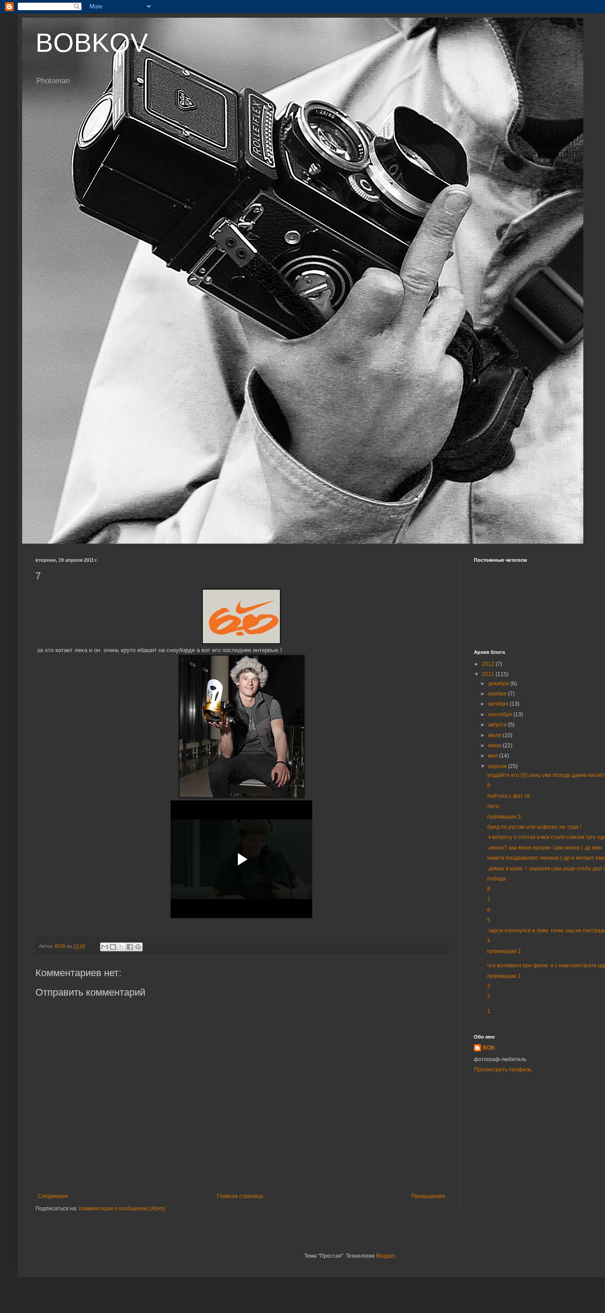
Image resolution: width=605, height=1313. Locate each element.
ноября (498, 694)
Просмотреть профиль (502, 1069)
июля (495, 735)
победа (496, 879)
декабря (499, 683)
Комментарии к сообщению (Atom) (122, 1208)
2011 (489, 674)
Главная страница (240, 1196)
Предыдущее (428, 1196)
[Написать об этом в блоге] (113, 946)
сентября (500, 714)
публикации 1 (504, 976)
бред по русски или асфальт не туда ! (534, 827)
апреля (498, 766)
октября (499, 704)
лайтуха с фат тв (508, 796)
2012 (489, 664)
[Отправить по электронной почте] (104, 946)
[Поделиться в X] (121, 946)
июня (495, 745)
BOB (489, 1048)
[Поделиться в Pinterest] (138, 946)
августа (498, 725)
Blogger (385, 1256)
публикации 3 (504, 817)
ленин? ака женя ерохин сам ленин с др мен (544, 848)
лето (493, 806)
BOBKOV (91, 43)
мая (493, 756)
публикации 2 (504, 951)
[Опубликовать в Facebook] (129, 946)
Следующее (53, 1196)
